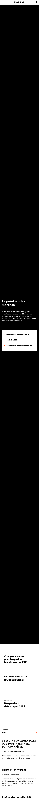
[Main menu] (2, 2)
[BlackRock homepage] (19, 2)
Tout (4, 732)
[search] (36, 2)
